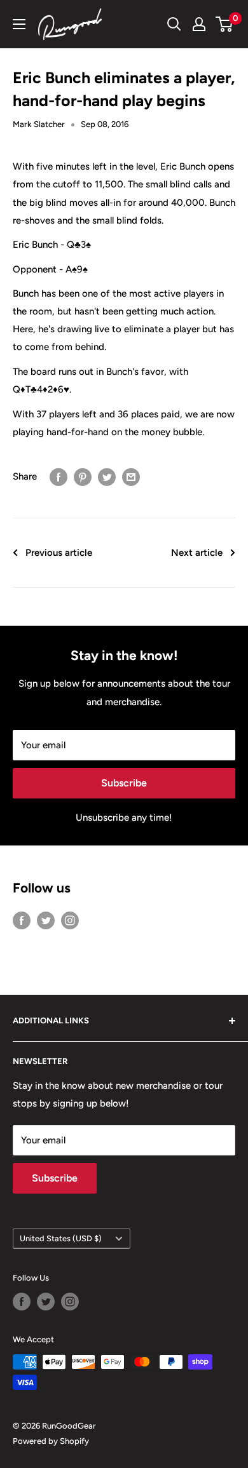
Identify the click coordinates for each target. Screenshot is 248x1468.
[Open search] (174, 24)
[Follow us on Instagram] (70, 920)
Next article (197, 552)
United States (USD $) (61, 1238)
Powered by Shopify (51, 1441)
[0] (225, 24)
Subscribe (124, 783)
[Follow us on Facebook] (22, 920)
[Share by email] (131, 477)
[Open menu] (19, 24)
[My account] (199, 24)
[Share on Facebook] (58, 477)
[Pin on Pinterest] (83, 477)
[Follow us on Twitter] (46, 920)
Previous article (58, 552)
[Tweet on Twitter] (107, 477)
